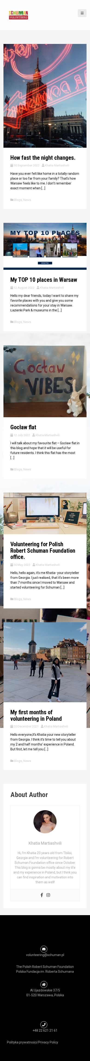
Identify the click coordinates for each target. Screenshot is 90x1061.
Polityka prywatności (22, 1042)
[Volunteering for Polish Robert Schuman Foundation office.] (45, 513)
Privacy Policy (48, 1042)
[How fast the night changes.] (45, 95)
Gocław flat (23, 427)
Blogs (18, 200)
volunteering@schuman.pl (45, 955)
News (27, 200)
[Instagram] (48, 895)
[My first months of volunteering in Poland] (45, 662)
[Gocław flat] (45, 381)
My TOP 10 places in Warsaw (43, 279)
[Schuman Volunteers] (18, 15)
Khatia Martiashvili (57, 165)
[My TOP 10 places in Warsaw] (45, 246)
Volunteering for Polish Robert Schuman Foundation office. (42, 550)
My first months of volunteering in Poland (36, 715)
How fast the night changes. (42, 157)
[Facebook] (42, 895)
